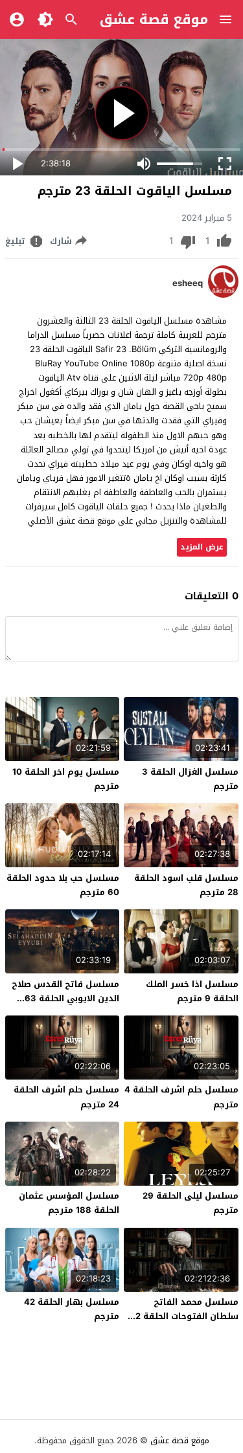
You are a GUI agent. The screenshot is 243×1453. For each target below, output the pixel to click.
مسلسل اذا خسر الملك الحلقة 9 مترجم (192, 991)
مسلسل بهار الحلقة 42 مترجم (71, 1309)
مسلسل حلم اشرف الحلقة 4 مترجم (181, 1096)
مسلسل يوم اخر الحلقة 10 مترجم (65, 779)
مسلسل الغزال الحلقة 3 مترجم (190, 779)
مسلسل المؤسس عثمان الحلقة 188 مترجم (69, 1203)
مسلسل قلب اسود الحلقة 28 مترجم (186, 885)
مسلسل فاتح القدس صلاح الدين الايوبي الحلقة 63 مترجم (65, 998)
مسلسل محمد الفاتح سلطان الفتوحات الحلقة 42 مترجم (184, 1316)
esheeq (187, 283)
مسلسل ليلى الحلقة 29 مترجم (190, 1203)
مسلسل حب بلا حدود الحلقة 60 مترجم (62, 885)
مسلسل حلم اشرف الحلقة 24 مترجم (66, 1096)
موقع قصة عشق (154, 19)
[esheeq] (223, 295)
